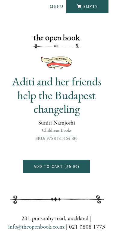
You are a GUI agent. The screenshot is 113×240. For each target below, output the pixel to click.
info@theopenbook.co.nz (36, 227)
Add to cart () (57, 166)
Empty (90, 6)
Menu (57, 6)
